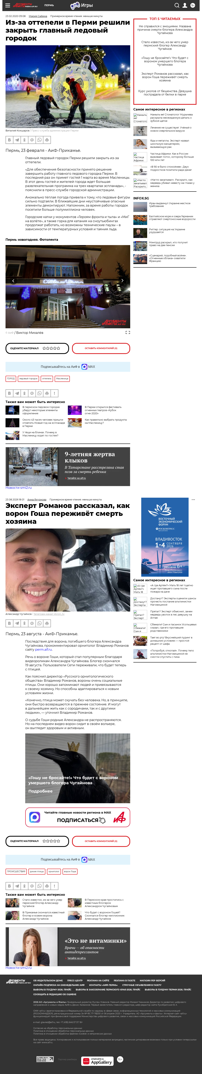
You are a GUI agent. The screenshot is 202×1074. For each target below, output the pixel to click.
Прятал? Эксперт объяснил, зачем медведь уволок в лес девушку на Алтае (171, 614)
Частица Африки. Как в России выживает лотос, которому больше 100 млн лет (172, 156)
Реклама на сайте (98, 980)
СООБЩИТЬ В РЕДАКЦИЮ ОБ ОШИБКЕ (54, 994)
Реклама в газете (124, 980)
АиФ (11, 332)
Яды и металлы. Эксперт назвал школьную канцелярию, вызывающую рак (169, 143)
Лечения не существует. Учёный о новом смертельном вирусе (171, 129)
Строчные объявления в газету (141, 985)
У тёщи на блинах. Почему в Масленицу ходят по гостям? (40, 434)
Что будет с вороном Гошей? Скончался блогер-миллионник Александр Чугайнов (104, 915)
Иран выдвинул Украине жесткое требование (169, 205)
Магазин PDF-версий (152, 980)
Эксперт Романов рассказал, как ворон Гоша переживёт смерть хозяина (165, 77)
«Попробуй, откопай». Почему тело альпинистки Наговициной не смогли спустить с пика (172, 653)
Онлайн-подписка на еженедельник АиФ (59, 985)
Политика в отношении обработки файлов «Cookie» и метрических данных (72, 1033)
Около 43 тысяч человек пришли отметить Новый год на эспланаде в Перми (43, 423)
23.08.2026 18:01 (15, 499)
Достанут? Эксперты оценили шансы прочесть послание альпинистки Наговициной (173, 601)
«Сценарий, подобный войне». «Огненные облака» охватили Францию (168, 258)
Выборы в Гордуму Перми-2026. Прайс (168, 989)
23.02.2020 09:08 (16, 16)
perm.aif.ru (43, 649)
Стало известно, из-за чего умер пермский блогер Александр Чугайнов (164, 46)
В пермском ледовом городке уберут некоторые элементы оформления (41, 410)
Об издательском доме (48, 980)
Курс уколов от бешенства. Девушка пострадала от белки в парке (165, 93)
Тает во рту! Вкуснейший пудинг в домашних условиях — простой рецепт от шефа (171, 640)
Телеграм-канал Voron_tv (49, 614)
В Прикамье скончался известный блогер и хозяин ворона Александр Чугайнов (43, 915)
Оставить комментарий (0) (101, 348)
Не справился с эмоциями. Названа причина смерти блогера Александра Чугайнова (165, 30)
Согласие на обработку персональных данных (57, 1028)
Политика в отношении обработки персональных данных (63, 1031)
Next (122, 280)
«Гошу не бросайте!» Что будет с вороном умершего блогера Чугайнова (164, 61)
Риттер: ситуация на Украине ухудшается (167, 231)
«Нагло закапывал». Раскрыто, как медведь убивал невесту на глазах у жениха (172, 183)
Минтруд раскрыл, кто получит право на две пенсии (168, 244)
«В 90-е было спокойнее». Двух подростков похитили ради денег (171, 168)
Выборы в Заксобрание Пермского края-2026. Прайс (108, 989)
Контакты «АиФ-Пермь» (103, 985)
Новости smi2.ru (19, 488)
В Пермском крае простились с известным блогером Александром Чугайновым (104, 903)
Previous (13, 280)
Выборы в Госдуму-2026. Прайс (52, 989)
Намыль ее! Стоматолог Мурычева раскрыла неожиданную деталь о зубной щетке (171, 117)
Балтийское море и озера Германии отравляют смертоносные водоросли (172, 218)
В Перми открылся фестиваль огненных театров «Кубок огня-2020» (103, 410)
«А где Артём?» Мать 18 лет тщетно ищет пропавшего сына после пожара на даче (171, 588)
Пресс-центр (74, 980)
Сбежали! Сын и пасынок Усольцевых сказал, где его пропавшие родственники (173, 627)
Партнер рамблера (67, 1059)
